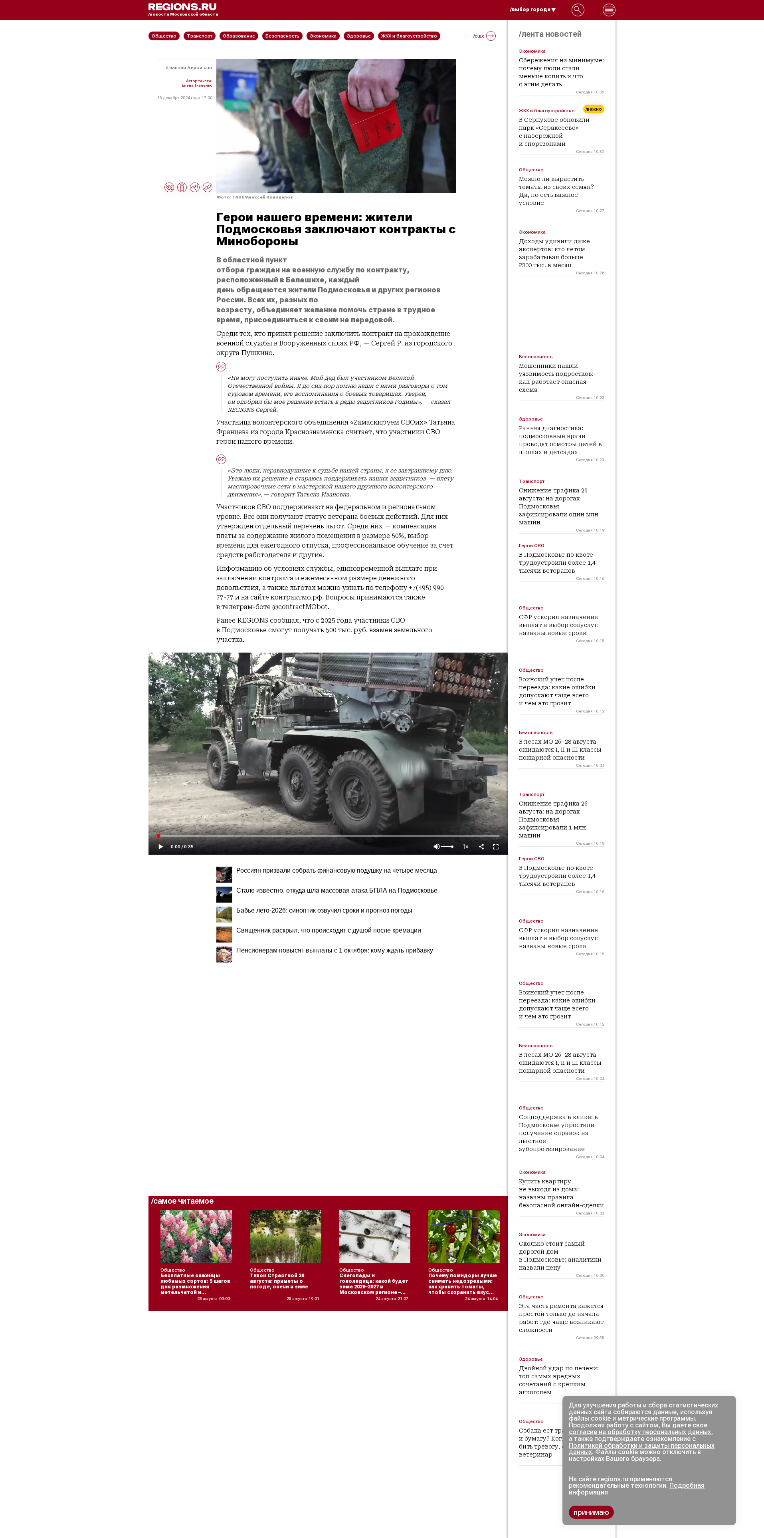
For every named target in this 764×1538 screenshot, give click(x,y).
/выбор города (530, 9)
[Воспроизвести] (160, 847)
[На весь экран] (496, 847)
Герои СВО (200, 67)
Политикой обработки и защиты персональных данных (642, 1449)
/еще (479, 36)
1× (465, 846)
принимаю (591, 1512)
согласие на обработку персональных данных (640, 1432)
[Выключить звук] (437, 847)
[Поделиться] (481, 847)
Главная (176, 67)
